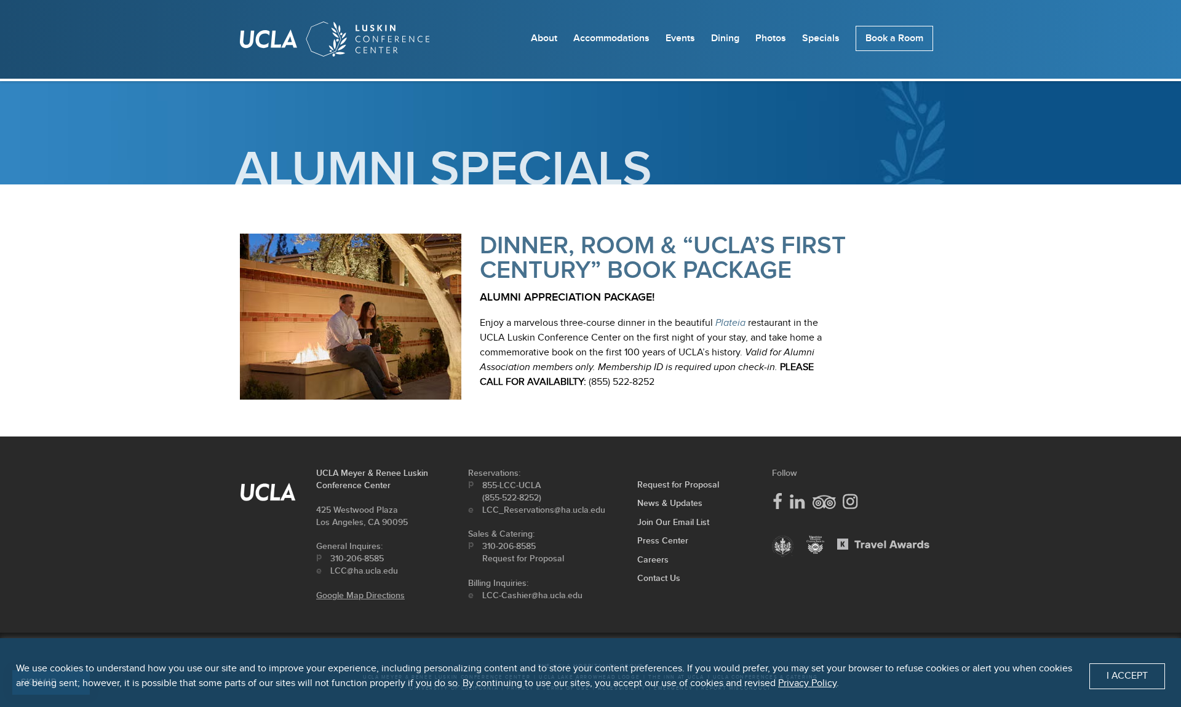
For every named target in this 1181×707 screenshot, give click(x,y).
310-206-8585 (357, 558)
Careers (653, 560)
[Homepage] (334, 42)
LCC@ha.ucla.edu (364, 571)
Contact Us (658, 578)
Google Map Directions (360, 595)
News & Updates (669, 503)
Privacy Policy (807, 683)
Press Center (662, 540)
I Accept (1127, 676)
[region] (590, 672)
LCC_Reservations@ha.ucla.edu (543, 510)
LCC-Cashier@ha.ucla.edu (532, 595)
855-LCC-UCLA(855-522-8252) (511, 491)
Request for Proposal (523, 558)
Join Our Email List (673, 522)
